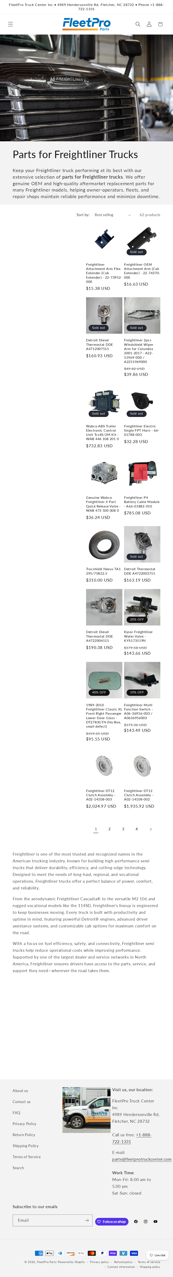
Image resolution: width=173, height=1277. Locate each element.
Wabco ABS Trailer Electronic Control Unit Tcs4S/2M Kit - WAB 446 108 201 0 (102, 432)
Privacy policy (99, 1262)
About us (20, 1090)
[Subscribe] (87, 1220)
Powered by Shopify (71, 1262)
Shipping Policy (26, 1146)
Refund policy (123, 1262)
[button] (10, 24)
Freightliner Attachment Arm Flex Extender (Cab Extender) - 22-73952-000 (104, 273)
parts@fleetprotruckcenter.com (142, 1159)
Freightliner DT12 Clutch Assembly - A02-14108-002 (138, 795)
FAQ (16, 1112)
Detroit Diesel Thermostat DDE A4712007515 (99, 344)
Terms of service (149, 1262)
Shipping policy (150, 1267)
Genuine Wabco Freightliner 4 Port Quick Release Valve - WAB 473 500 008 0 (103, 504)
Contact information (121, 1267)
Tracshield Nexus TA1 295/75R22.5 (103, 571)
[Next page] (150, 829)
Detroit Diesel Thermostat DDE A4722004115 (99, 636)
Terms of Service (27, 1157)
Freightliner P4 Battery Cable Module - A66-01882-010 (141, 502)
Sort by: (83, 215)
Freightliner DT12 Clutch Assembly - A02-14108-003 (100, 795)
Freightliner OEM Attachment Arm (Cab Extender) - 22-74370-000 (142, 271)
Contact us (22, 1101)
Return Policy (24, 1134)
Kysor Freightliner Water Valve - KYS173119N (138, 636)
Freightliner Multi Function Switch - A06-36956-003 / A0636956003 (138, 711)
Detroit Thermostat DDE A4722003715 (139, 571)
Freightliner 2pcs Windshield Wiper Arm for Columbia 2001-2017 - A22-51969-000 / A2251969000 (139, 350)
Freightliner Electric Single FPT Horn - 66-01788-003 (141, 430)
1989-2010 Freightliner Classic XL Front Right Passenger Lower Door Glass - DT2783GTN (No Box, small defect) (104, 715)
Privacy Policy (24, 1123)
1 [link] (96, 829)
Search (18, 1168)
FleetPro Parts (47, 1262)
